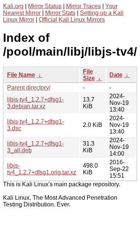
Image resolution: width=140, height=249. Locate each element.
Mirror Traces (83, 6)
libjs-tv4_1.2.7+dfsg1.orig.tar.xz (41, 168)
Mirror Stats (60, 13)
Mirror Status (45, 6)
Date (115, 75)
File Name (21, 75)
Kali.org (13, 6)
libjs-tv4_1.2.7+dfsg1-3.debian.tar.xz (35, 102)
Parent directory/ (28, 87)
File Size (89, 74)
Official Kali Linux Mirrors (72, 19)
